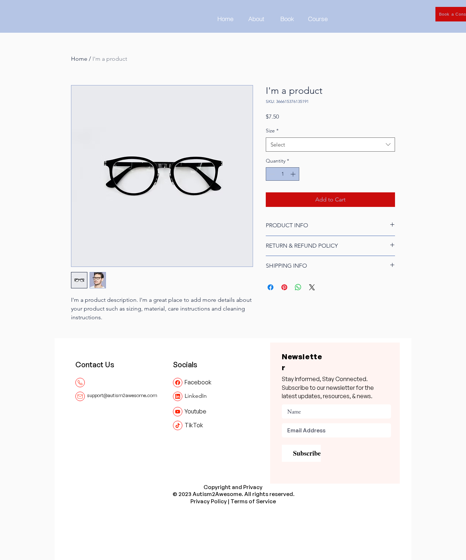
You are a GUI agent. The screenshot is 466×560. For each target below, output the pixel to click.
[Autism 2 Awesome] (177, 382)
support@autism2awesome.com (122, 395)
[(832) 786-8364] (80, 382)
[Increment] (293, 174)
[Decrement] (271, 174)
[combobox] (330, 144)
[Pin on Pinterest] (284, 287)
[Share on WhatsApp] (298, 287)
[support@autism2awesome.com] (80, 396)
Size (272, 130)
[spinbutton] (282, 174)
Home (79, 58)
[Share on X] (312, 287)
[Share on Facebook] (270, 287)
